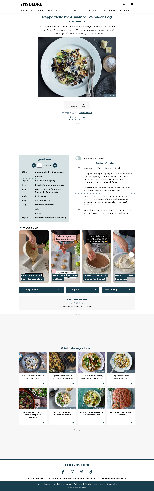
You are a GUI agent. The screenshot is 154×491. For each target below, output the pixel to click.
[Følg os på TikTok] (91, 472)
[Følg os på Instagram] (72, 472)
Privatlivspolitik (90, 484)
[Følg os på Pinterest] (81, 472)
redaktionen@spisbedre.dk (114, 478)
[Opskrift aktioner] (44, 383)
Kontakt (40, 484)
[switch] (78, 158)
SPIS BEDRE (31, 4)
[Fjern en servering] (34, 165)
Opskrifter (26, 11)
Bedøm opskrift (85, 113)
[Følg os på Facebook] (63, 472)
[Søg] (124, 4)
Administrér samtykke (108, 484)
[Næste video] (131, 254)
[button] (34, 256)
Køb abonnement (64, 484)
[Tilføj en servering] (55, 165)
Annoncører (50, 484)
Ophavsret (78, 484)
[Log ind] (132, 4)
